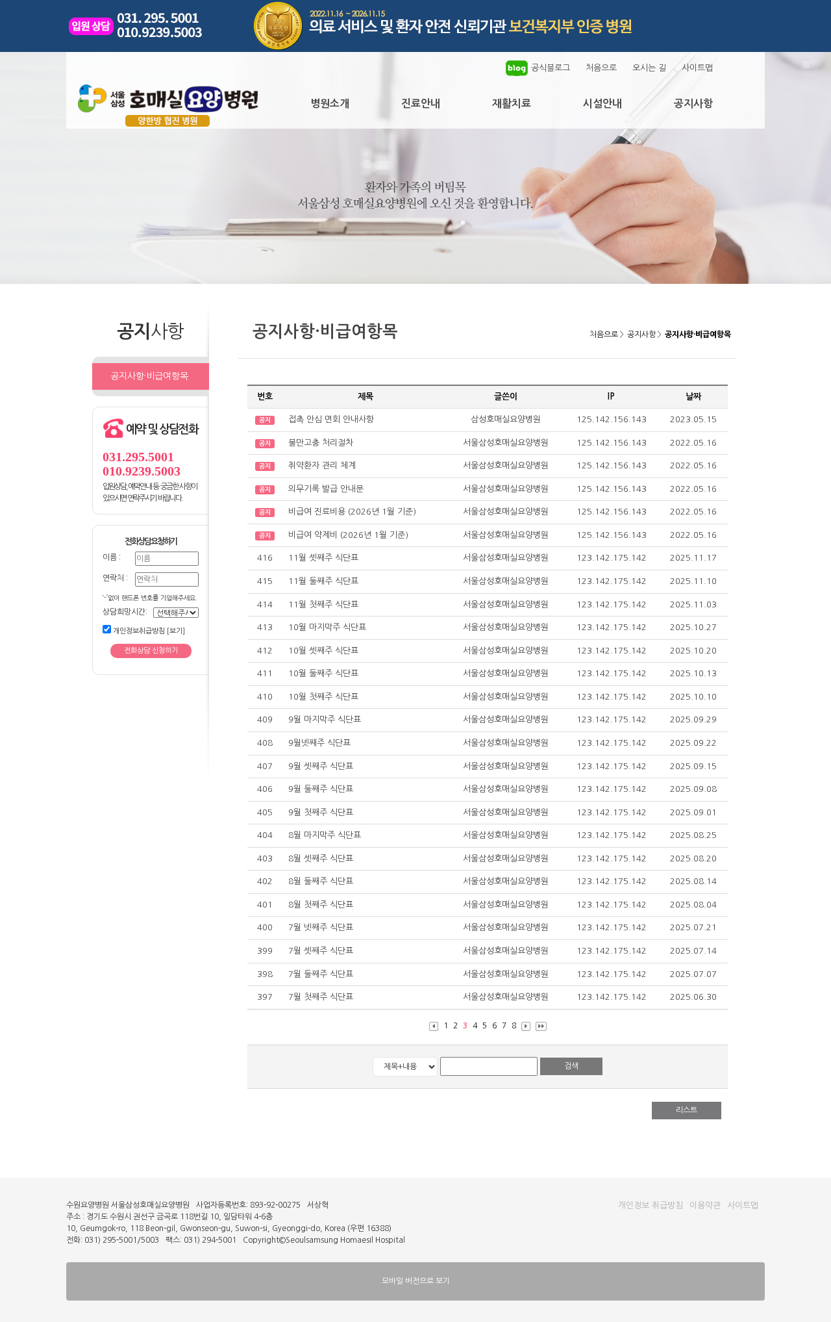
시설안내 (602, 103)
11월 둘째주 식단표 (323, 581)
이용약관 (705, 1205)
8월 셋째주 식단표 (320, 858)
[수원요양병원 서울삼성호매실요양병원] (167, 123)
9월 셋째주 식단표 (320, 766)
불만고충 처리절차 (320, 443)
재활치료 (511, 103)
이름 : (112, 557)
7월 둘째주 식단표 (320, 974)
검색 (571, 1066)
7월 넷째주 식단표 (320, 927)
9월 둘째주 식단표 (320, 789)
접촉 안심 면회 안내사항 (331, 419)
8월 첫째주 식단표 (320, 904)
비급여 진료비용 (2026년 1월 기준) (352, 511)
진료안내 (420, 103)
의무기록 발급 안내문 (326, 489)
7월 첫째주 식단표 (320, 997)
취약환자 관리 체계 (322, 465)
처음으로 (601, 68)
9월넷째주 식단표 (319, 743)
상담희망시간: (125, 612)
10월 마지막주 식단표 (327, 627)
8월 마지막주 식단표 (324, 835)
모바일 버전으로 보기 (416, 1281)
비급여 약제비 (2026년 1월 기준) (348, 535)
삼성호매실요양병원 (506, 419)
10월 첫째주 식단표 (323, 697)
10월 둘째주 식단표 (323, 673)
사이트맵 (697, 68)
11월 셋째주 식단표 (323, 557)
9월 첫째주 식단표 (320, 812)
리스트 (686, 1110)
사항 (641, 334)
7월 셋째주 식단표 (320, 951)
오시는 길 (649, 68)
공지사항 (693, 103)
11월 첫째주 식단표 (323, 604)
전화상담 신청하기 (151, 650)
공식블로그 (550, 68)
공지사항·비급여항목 (149, 376)
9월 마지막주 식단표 (324, 719)
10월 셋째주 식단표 (323, 650)
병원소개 (329, 103)
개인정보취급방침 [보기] (148, 631)
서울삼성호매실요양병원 (506, 443)
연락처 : (115, 578)
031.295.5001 (138, 457)
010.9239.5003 (141, 471)
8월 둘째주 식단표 (320, 881)
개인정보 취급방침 (650, 1205)
